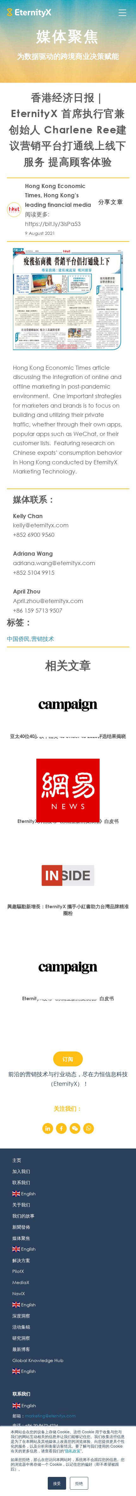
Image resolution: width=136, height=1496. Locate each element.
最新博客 (21, 1349)
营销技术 (42, 638)
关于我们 (21, 1205)
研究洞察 (21, 1338)
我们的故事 (23, 1216)
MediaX (20, 1282)
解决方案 (21, 1260)
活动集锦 (21, 1327)
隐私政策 (72, 1450)
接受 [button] (57, 1483)
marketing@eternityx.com (51, 1416)
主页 (16, 1160)
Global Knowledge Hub (38, 1360)
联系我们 (21, 1182)
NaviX (18, 1293)
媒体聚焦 (21, 1238)
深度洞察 (21, 1316)
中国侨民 (18, 638)
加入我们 (21, 1171)
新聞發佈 (21, 1227)
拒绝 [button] (79, 1483)
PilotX (18, 1271)
